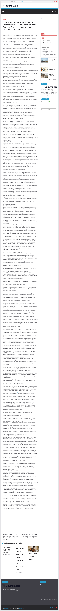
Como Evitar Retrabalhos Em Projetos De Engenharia (47, 44)
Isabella (11, 31)
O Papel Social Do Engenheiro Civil (52, 69)
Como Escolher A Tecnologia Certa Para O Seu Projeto (7, 550)
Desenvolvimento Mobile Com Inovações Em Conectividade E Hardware (33, 556)
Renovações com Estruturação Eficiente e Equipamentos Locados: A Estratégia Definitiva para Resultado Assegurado (11, 537)
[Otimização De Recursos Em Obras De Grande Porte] (44, 77)
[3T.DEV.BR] (3, 11)
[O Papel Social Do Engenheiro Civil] (44, 69)
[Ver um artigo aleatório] (55, 11)
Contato (7, 10)
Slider (4, 19)
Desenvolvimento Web (16, 10)
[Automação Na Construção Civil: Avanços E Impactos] (44, 62)
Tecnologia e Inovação (28, 10)
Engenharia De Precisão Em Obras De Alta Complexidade (24, 2)
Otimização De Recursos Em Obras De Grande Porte (52, 76)
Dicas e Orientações (39, 10)
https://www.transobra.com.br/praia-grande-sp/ (12, 392)
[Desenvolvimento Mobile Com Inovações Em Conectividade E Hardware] (33, 546)
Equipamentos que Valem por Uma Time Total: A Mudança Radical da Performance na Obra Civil (29, 536)
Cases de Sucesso (9, 12)
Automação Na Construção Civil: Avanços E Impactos (52, 61)
